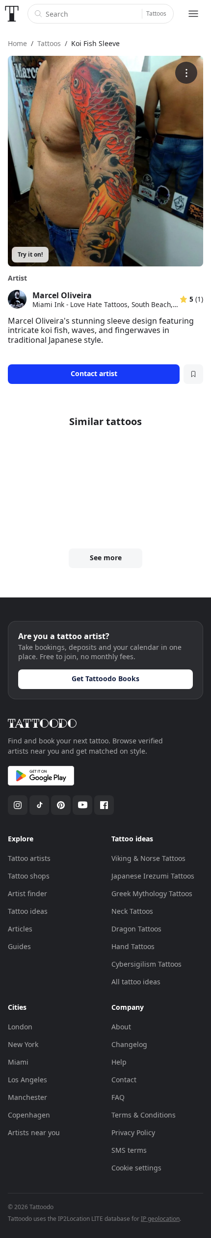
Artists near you (34, 1132)
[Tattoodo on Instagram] (17, 805)
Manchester (27, 1097)
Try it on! (30, 254)
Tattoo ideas (28, 911)
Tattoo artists (29, 858)
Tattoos (156, 13)
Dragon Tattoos (136, 928)
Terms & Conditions (143, 1114)
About (121, 1026)
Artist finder (27, 893)
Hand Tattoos (133, 946)
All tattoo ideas (135, 981)
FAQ (118, 1097)
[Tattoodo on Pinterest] (61, 805)
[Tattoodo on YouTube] (82, 805)
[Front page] (12, 13)
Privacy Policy (133, 1132)
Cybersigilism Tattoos (146, 964)
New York (23, 1044)
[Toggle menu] (193, 13)
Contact (123, 1079)
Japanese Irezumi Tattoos (152, 876)
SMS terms (129, 1150)
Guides (19, 946)
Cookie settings (136, 1167)
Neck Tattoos (132, 911)
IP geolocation (160, 1218)
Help (119, 1062)
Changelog (129, 1044)
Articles (20, 928)
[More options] (186, 73)
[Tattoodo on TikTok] (39, 805)
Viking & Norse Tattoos (148, 858)
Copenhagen (29, 1114)
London (20, 1026)
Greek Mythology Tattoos (151, 893)
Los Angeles (27, 1079)
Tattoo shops (29, 876)
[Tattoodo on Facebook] (104, 805)
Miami (18, 1062)
